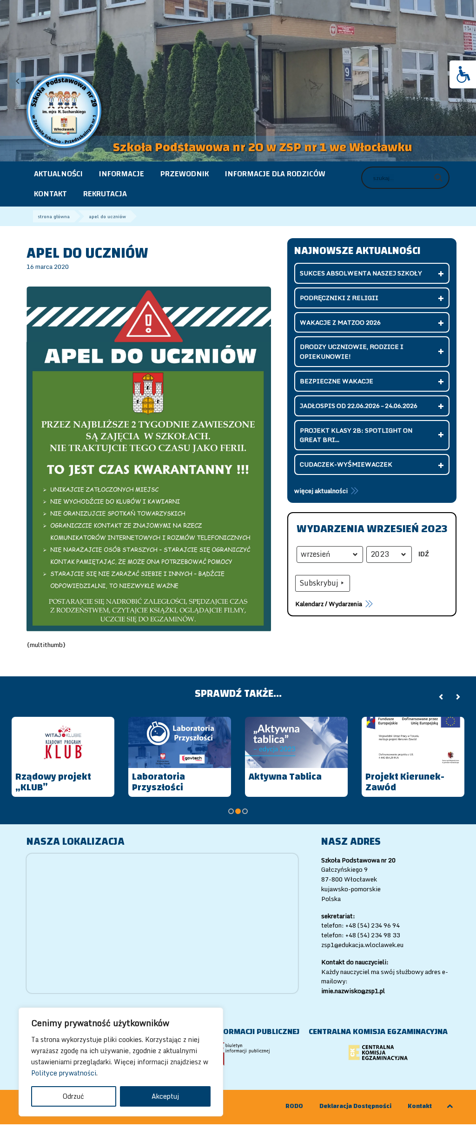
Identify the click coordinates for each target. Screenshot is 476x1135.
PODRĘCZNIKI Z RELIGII (339, 298)
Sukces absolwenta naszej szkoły (361, 273)
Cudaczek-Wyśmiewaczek (346, 464)
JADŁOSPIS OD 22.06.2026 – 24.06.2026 (358, 406)
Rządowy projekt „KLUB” (53, 782)
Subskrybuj (318, 583)
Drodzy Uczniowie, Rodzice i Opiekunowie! (351, 351)
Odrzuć (73, 1096)
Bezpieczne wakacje (336, 381)
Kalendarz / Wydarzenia (328, 604)
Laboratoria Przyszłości (158, 782)
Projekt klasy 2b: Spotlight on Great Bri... (356, 435)
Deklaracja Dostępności (355, 1106)
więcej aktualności (321, 491)
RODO (294, 1106)
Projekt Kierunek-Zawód (404, 782)
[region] (121, 1062)
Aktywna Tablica (285, 777)
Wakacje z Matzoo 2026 (340, 322)
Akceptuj (165, 1096)
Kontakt (420, 1106)
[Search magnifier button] (438, 177)
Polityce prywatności (63, 1073)
